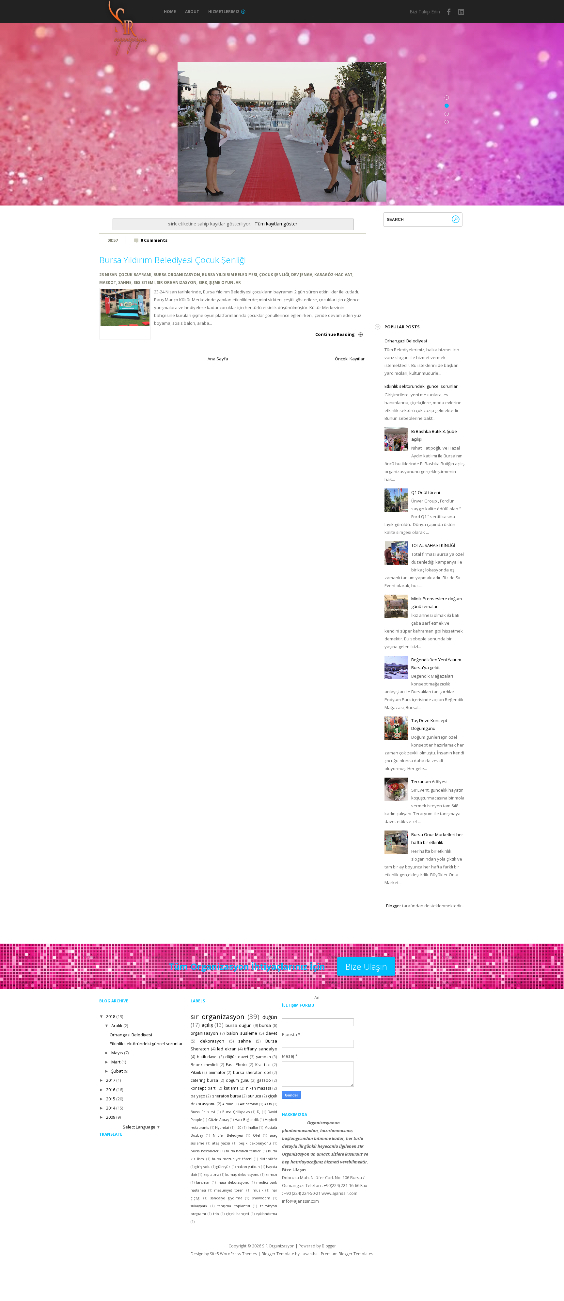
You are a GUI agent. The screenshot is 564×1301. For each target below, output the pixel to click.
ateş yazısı (221, 1143)
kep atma (211, 1174)
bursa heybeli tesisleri (244, 1151)
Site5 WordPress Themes (233, 1253)
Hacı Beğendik (246, 1119)
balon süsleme (242, 1033)
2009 (110, 1117)
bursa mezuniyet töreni (232, 1159)
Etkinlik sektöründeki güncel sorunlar (421, 386)
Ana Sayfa (218, 359)
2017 (110, 1080)
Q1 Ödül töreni (425, 492)
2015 (110, 1099)
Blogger (393, 906)
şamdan (263, 1056)
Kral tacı (263, 1064)
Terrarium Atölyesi (429, 781)
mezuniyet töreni (229, 1190)
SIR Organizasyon (278, 1245)
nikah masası (258, 1088)
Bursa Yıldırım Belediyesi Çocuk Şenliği (172, 260)
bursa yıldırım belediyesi (229, 274)
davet (271, 1033)
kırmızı (271, 1174)
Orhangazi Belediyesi (405, 341)
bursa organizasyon (176, 274)
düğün (269, 1017)
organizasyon (204, 1033)
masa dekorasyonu (233, 1182)
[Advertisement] (433, 267)
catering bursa (204, 1080)
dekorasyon (212, 1041)
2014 (110, 1108)
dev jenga (301, 274)
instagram (461, 11)
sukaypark (199, 1206)
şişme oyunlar (225, 282)
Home (170, 12)
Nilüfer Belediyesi (228, 1135)
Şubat (117, 1071)
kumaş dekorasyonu (242, 1174)
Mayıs (117, 1053)
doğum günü (237, 1080)
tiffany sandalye (260, 1049)
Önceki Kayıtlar (350, 359)
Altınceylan (249, 1104)
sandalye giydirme (226, 1198)
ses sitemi (144, 282)
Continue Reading (335, 334)
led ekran (227, 1049)
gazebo (264, 1080)
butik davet (207, 1056)
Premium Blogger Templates (347, 1253)
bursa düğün (239, 1025)
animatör (217, 1072)
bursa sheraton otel (252, 1072)
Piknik (196, 1072)
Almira (227, 1104)
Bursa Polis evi (203, 1112)
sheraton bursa (226, 1095)
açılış (207, 1025)
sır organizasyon (176, 282)
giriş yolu (203, 1166)
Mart (115, 1062)
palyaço (198, 1095)
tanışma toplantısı (233, 1206)
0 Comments (154, 240)
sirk (202, 282)
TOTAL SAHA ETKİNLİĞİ (433, 545)
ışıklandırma (266, 1213)
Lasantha (309, 1253)
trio (216, 1213)
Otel (256, 1135)
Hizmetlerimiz (224, 12)
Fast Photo (236, 1064)
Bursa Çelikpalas (236, 1112)
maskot (107, 282)
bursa (265, 1025)
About (192, 12)
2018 (110, 1016)
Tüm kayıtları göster (276, 224)
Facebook (449, 11)
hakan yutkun (248, 1166)
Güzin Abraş (218, 1119)
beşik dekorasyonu (255, 1143)
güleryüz (223, 1166)
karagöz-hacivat (333, 274)
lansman (203, 1182)
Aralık (116, 1026)
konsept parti (203, 1088)
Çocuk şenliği (274, 274)
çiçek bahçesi (237, 1213)
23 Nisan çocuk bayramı (125, 274)
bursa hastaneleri (205, 1151)
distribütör (268, 1159)
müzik (258, 1190)
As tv (268, 1104)
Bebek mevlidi (204, 1064)
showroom (261, 1198)
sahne (125, 282)
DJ (258, 1112)
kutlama (231, 1088)
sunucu (254, 1095)
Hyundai (222, 1127)
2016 (110, 1090)
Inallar (253, 1127)
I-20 (239, 1127)
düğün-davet (236, 1056)
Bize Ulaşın (366, 966)
